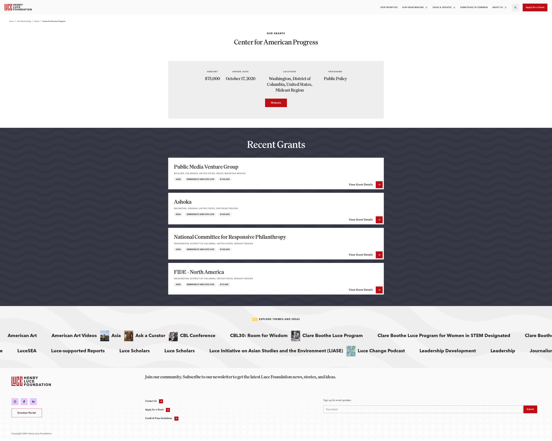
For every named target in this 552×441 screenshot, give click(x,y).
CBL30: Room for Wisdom (244, 336)
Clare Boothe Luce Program (318, 336)
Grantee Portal (26, 413)
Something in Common (474, 7)
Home (11, 21)
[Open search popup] (515, 7)
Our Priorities (389, 7)
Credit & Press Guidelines (158, 418)
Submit (530, 409)
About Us (497, 7)
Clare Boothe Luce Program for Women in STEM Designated (429, 336)
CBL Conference (183, 336)
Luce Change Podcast (394, 351)
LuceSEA (39, 351)
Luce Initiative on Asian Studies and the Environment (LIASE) (289, 351)
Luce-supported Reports (91, 351)
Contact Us (151, 401)
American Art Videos (59, 336)
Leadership (515, 351)
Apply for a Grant (535, 7)
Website (273, 103)
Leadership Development (460, 351)
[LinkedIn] (33, 401)
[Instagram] (15, 401)
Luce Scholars (192, 351)
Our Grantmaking (413, 7)
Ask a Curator (136, 336)
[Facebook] (24, 401)
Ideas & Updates (442, 7)
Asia (101, 336)
